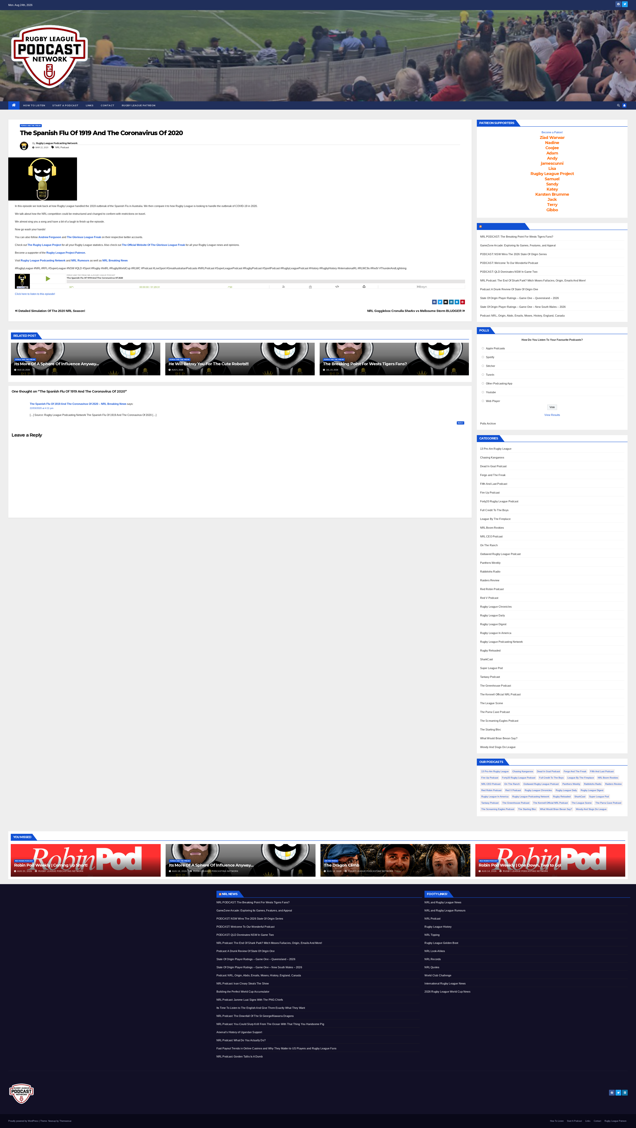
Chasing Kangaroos (492, 457)
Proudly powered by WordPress (23, 1121)
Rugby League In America (495, 633)
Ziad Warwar (552, 137)
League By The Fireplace (495, 519)
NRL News (230, 894)
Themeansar (65, 1121)
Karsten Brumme (552, 194)
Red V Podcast (489, 598)
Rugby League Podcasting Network (56, 143)
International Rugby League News (445, 983)
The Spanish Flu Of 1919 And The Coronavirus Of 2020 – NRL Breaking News (78, 403)
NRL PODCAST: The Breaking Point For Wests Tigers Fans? (516, 236)
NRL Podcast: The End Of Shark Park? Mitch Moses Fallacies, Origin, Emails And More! (533, 280)
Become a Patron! (552, 132)
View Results (552, 415)
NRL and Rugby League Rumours (444, 910)
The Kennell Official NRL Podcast (500, 694)
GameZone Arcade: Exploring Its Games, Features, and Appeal (518, 245)
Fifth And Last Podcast (493, 483)
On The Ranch (489, 545)
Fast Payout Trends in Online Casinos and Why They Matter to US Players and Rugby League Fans (276, 1048)
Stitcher (490, 366)
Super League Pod (491, 668)
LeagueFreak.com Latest (503, 226)
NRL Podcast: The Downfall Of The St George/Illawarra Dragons (255, 1016)
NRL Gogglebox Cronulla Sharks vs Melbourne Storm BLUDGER (414, 311)
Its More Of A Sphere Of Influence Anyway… (56, 363)
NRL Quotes (431, 967)
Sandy (552, 184)
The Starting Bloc (490, 729)
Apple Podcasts (495, 348)
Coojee (552, 147)
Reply (460, 423)
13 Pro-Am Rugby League (495, 448)
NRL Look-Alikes (434, 951)
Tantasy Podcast (490, 677)
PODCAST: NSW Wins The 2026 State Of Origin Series (513, 254)
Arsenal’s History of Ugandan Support (239, 1032)
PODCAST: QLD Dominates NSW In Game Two (509, 271)
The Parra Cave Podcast (495, 712)
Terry (552, 204)
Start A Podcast (65, 105)
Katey (552, 189)
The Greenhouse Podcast (495, 685)
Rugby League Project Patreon (65, 252)
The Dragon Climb (341, 865)
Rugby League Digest (493, 624)
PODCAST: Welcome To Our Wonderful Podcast (509, 263)
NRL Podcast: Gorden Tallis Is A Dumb (239, 1056)
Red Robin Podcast (492, 589)
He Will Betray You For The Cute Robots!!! (209, 363)
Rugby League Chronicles (496, 606)
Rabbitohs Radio (490, 571)
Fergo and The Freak (31, 125)
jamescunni (552, 163)
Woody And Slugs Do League (498, 747)
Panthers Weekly (490, 562)
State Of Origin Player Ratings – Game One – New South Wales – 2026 (523, 306)
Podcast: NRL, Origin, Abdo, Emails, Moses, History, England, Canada (522, 315)
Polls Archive (488, 423)
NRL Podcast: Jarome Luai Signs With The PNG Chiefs (249, 999)
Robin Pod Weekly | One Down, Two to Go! (520, 865)
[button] (618, 105)
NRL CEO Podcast (491, 536)
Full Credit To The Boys (494, 510)
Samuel (552, 178)
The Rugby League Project (44, 245)
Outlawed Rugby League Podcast (500, 554)
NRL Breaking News (115, 260)
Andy (552, 158)
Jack (552, 199)
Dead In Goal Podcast (493, 466)
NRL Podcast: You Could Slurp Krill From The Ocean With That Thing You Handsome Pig (270, 1024)
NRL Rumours (80, 260)
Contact (107, 105)
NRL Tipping (432, 934)
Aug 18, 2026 (334, 871)
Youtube (491, 392)
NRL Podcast (62, 147)
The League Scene (491, 703)
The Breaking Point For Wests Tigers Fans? (365, 363)
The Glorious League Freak (84, 237)
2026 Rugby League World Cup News (447, 991)
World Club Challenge (437, 975)
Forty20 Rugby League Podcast (499, 501)
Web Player (493, 401)
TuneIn (490, 374)
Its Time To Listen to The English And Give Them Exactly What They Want (260, 1007)
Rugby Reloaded (490, 650)
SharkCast (486, 659)
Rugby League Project (552, 173)
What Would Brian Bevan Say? (498, 738)
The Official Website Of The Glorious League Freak (153, 245)
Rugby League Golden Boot (441, 943)
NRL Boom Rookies (492, 527)
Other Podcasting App (499, 383)
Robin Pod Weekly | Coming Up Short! (50, 865)
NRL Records (432, 959)
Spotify (490, 357)
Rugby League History (437, 926)
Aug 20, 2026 (24, 871)
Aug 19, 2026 (179, 871)
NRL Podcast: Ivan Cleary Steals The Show (242, 983)
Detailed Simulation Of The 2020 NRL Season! (51, 311)
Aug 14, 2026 (489, 871)
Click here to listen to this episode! (35, 294)
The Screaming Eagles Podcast (499, 720)
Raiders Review (490, 580)
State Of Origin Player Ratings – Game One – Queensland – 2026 (519, 298)
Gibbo (552, 209)
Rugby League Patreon (139, 105)
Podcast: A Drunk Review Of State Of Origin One (509, 289)
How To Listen (34, 105)
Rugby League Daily (492, 615)
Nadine (552, 142)
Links (90, 105)
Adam (552, 153)
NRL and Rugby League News (442, 902)
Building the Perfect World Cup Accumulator (242, 991)
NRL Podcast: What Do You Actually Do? (241, 1040)
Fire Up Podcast (490, 492)
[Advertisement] (107, 914)
